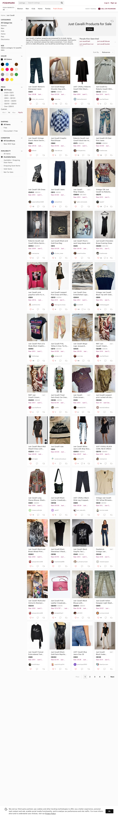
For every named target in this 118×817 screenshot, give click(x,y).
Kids (33, 9)
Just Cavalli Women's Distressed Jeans (36, 88)
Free (5, 128)
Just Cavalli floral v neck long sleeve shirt (81, 242)
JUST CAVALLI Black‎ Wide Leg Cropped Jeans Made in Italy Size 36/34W (81, 499)
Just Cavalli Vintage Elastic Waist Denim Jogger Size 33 (36, 139)
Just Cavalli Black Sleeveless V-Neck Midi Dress (58, 550)
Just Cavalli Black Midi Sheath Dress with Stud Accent (37, 447)
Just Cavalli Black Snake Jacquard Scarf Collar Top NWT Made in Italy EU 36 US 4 (102, 653)
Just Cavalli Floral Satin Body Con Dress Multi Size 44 (59, 396)
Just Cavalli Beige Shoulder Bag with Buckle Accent (58, 88)
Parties (47, 9)
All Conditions (9, 141)
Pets (2, 37)
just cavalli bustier (103, 44)
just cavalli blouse (103, 41)
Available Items (10, 157)
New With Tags (9, 144)
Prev (77, 677)
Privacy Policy (50, 814)
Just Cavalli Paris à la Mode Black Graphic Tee (36, 345)
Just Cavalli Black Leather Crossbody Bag (58, 499)
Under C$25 (8, 93)
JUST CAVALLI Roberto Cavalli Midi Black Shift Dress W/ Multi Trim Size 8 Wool (82, 88)
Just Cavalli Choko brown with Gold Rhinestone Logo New (78, 396)
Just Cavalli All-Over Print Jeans (104, 139)
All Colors (8, 59)
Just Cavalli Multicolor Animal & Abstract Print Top (36, 602)
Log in (106, 3)
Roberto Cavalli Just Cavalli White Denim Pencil (36, 242)
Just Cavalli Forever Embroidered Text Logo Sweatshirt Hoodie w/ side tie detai (35, 653)
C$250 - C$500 (10, 104)
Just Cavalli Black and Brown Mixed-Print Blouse (36, 550)
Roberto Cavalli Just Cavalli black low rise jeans (81, 139)
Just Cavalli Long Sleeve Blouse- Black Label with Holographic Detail (36, 499)
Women (20, 9)
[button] (23, 3)
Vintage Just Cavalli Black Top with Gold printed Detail (104, 293)
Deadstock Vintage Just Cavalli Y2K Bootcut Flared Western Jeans (101, 550)
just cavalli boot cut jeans (86, 45)
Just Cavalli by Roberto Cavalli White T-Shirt (104, 88)
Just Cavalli (11, 15)
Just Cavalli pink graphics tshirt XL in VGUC (36, 293)
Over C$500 (9, 106)
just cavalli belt (85, 41)
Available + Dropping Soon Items (12, 161)
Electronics (5, 39)
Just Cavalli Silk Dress (36, 189)
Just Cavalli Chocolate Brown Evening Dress (104, 242)
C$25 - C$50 (9, 95)
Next (112, 677)
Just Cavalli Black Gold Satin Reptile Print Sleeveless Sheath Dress (58, 653)
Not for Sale (8, 172)
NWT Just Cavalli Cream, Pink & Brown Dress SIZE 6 (101, 345)
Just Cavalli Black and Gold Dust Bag (59, 242)
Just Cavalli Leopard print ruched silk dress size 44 (104, 396)
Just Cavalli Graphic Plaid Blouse (58, 139)
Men (27, 9)
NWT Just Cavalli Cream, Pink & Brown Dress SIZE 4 (34, 396)
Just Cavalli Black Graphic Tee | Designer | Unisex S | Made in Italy (81, 550)
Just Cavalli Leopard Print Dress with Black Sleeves (59, 293)
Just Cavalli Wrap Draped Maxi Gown (78, 190)
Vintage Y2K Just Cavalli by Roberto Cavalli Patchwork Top (104, 190)
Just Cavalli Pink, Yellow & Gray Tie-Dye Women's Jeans (59, 345)
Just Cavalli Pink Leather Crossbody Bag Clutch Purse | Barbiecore (58, 602)
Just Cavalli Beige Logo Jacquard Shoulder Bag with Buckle (80, 345)
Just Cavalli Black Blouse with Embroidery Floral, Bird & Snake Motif (80, 602)
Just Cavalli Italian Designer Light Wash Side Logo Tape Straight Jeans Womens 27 (104, 602)
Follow (89, 29)
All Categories (6, 23)
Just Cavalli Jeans (58, 189)
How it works (90, 9)
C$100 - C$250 (10, 101)
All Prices (8, 90)
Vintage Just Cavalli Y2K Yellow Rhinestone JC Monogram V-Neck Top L (104, 499)
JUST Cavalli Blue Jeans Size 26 (80, 653)
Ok (109, 811)
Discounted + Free (11, 131)
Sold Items (8, 169)
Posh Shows (57, 9)
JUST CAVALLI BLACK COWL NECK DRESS (104, 447)
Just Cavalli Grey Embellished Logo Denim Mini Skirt (80, 293)
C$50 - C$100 (9, 98)
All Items (7, 124)
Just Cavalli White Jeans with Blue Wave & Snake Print (81, 447)
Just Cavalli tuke (57, 446)
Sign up (114, 3)
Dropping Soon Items (12, 166)
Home (40, 9)
